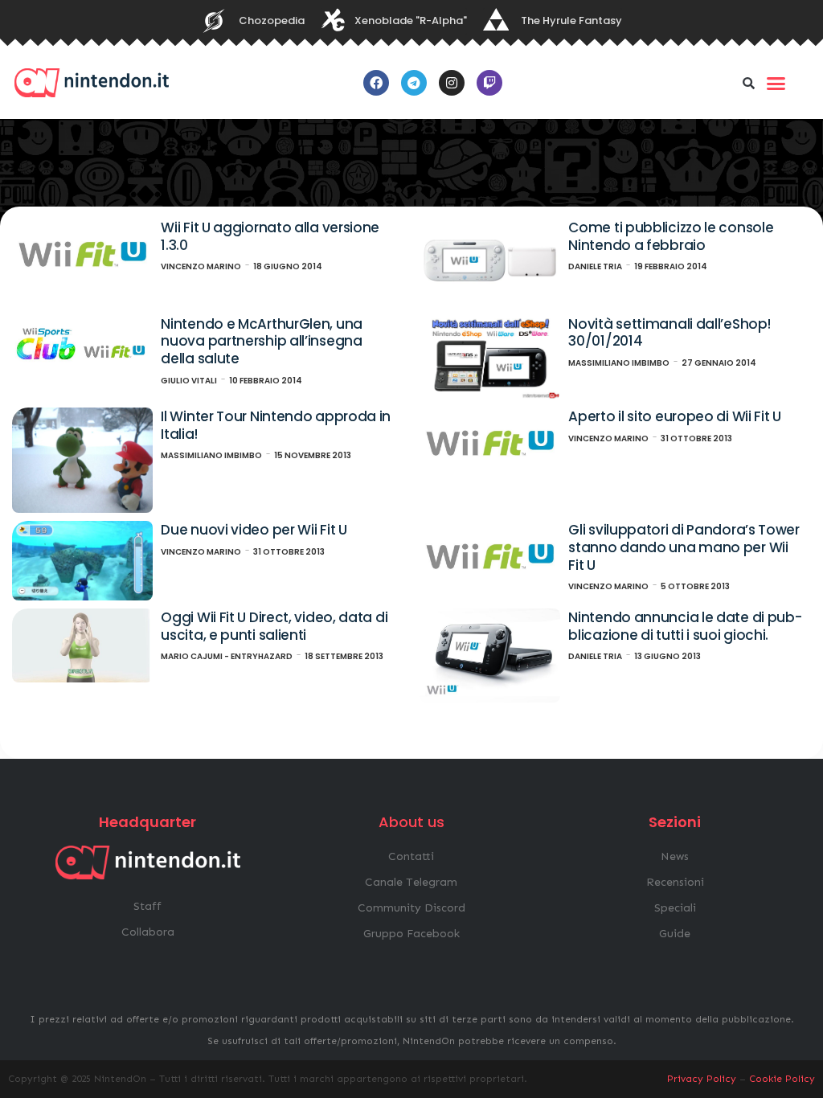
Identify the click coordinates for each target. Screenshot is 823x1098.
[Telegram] (414, 83)
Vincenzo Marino (201, 266)
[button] (749, 83)
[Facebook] (376, 83)
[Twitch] (489, 83)
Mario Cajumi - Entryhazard (227, 656)
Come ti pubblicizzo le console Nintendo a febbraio (670, 236)
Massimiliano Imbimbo (618, 363)
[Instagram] (452, 83)
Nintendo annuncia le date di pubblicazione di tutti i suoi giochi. (684, 626)
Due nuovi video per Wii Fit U (253, 529)
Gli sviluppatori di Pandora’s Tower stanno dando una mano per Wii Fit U (684, 547)
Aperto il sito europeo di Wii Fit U (674, 416)
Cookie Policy (782, 1078)
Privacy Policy (701, 1078)
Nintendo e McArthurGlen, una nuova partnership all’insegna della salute (261, 341)
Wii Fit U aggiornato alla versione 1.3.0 (270, 236)
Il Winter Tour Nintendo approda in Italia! (276, 425)
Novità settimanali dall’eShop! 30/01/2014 (669, 332)
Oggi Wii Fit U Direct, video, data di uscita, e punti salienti (274, 626)
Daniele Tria (595, 266)
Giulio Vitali (189, 381)
